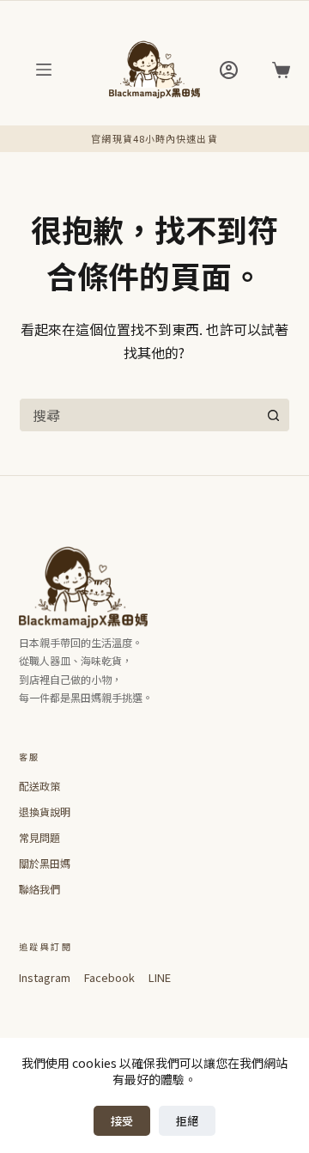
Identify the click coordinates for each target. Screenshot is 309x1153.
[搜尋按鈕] (273, 415)
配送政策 (39, 785)
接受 (122, 1121)
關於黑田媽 (44, 863)
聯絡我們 (39, 889)
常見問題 (39, 837)
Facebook (109, 977)
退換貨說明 (44, 811)
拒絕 (187, 1121)
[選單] (44, 69)
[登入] (229, 70)
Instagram (44, 977)
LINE (159, 977)
